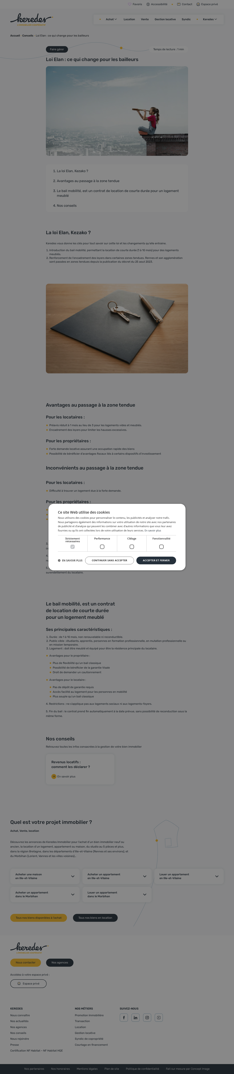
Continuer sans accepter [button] (109, 560)
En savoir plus (153, 530)
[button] (70, 560)
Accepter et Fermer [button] (156, 560)
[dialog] (117, 537)
